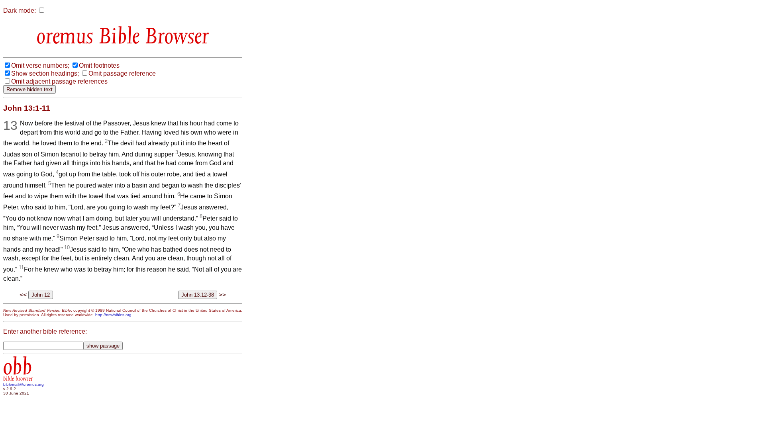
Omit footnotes (99, 65)
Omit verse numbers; (40, 65)
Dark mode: (19, 10)
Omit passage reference (122, 73)
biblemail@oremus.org (23, 384)
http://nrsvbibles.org (113, 315)
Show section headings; (45, 73)
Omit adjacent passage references (59, 81)
